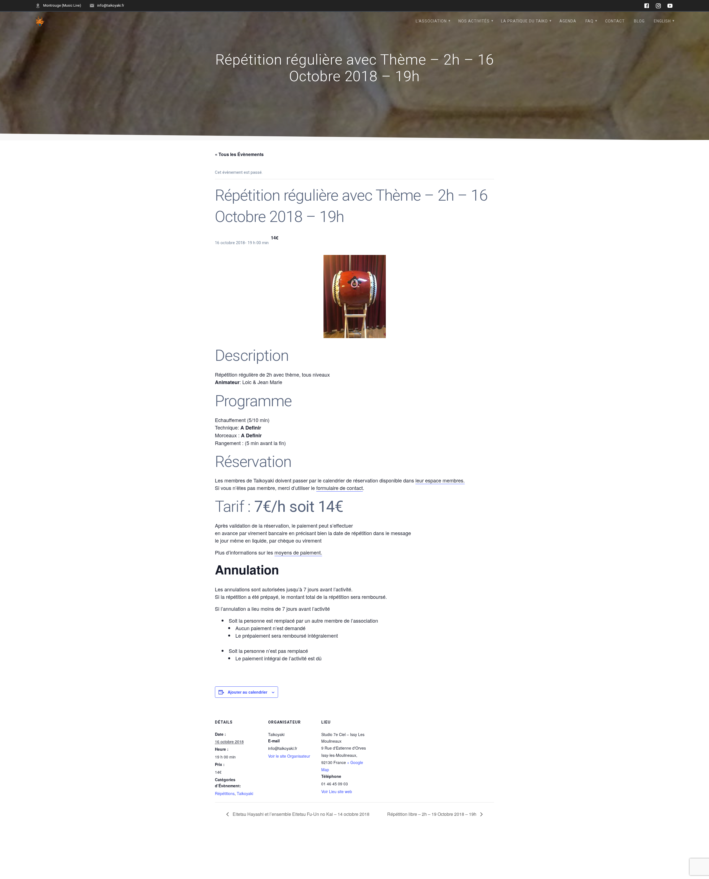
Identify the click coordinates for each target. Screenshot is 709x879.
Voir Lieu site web (336, 791)
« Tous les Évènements (239, 154)
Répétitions (225, 793)
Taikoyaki (245, 793)
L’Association (431, 21)
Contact (615, 21)
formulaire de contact (339, 487)
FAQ (589, 21)
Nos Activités (474, 21)
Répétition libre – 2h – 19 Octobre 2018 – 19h (432, 814)
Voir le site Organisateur (289, 756)
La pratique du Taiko (524, 21)
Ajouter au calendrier (247, 692)
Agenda (567, 21)
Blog (639, 21)
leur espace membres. (440, 480)
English (662, 21)
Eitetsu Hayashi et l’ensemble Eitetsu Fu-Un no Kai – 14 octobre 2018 (300, 814)
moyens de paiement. (298, 552)
